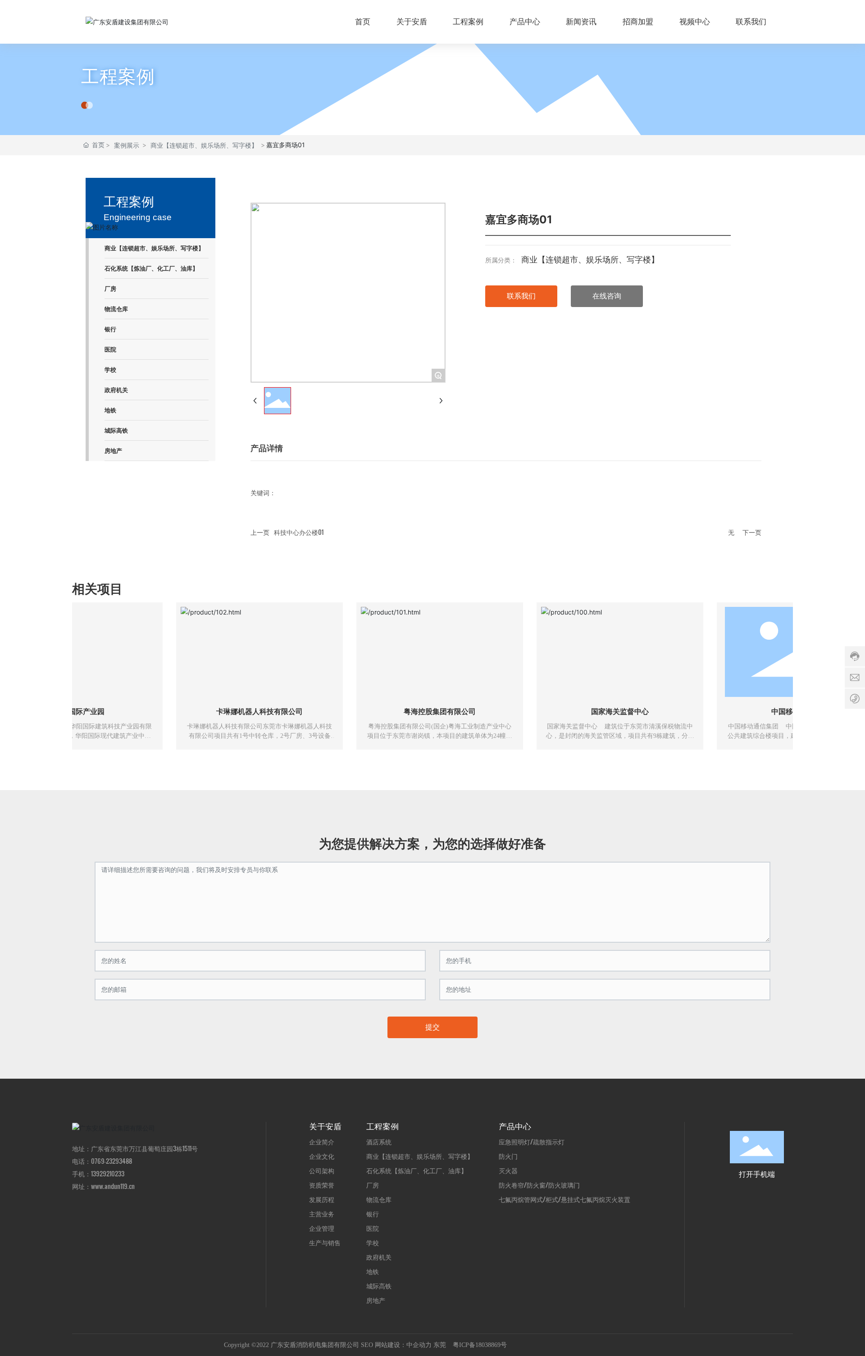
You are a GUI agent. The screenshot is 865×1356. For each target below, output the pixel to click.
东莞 (439, 1345)
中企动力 (419, 1345)
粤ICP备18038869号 (480, 1345)
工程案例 (118, 76)
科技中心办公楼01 (298, 532)
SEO (367, 1345)
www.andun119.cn (113, 1186)
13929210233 (107, 1173)
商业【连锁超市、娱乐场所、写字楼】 (204, 145)
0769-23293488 (111, 1161)
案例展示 (126, 145)
